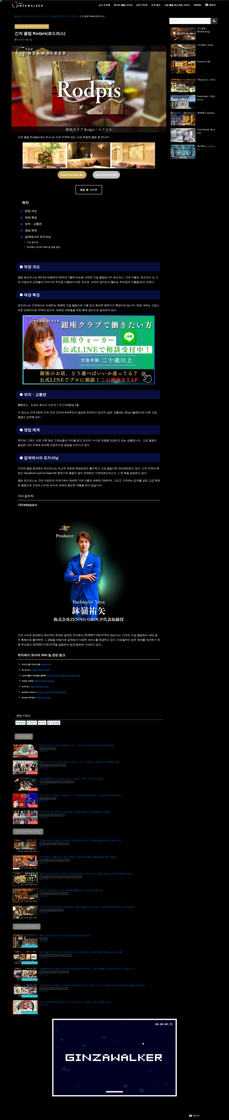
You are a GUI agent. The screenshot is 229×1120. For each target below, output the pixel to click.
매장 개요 (29, 211)
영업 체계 (29, 230)
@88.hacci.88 (45, 664)
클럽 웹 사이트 (88, 190)
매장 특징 (29, 217)
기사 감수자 (32, 242)
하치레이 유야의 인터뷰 (40, 670)
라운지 (33, 723)
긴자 (43, 723)
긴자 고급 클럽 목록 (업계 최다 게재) (32, 26)
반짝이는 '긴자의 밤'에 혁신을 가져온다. (51, 692)
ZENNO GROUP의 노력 (39, 686)
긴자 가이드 (142, 5)
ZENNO (197, 5)
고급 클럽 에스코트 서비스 (177, 5)
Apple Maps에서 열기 (106, 175)
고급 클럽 (55, 723)
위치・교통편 (31, 224)
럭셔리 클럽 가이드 (123, 5)
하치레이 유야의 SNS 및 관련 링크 (43, 247)
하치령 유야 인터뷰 (42, 698)
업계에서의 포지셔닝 (36, 236)
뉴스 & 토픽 (104, 5)
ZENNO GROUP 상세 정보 (43, 681)
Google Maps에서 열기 (72, 175)
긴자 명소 (156, 5)
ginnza (22, 723)
